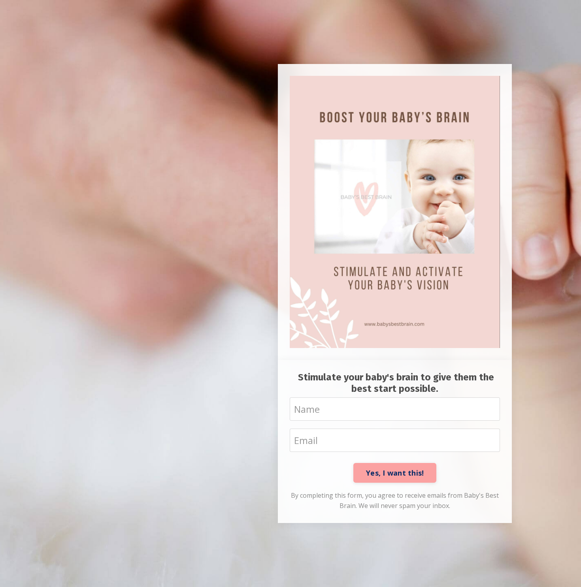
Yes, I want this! (395, 473)
